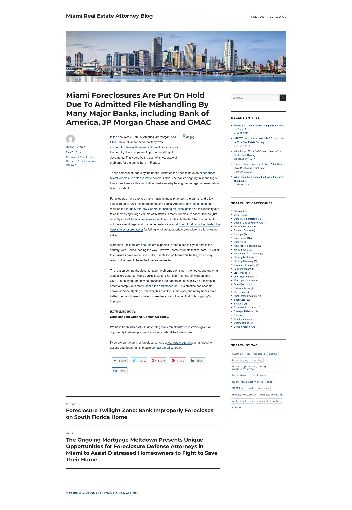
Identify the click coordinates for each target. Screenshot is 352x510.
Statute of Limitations (245, 307)
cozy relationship (196, 204)
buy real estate (256, 353)
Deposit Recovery (243, 226)
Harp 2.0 (238, 242)
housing (257, 360)
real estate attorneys (244, 394)
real (250, 388)
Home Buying (241, 249)
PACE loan (238, 388)
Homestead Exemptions (246, 253)
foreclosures (143, 245)
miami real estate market (247, 381)
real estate (263, 388)
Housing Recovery (243, 261)
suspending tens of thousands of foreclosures (139, 147)
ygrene (236, 407)
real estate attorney (179, 342)
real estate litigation (269, 401)
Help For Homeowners (245, 245)
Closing (238, 211)
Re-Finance (240, 292)
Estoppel (238, 234)
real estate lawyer (242, 401)
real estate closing (271, 394)
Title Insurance (242, 319)
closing (273, 353)
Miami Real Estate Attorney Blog (109, 16)
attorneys (237, 353)
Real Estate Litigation (245, 295)
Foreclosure (240, 238)
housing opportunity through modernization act (249, 367)
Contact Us (278, 16)
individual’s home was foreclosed (146, 219)
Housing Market (75, 160)
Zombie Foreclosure (244, 326)
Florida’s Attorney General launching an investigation (158, 209)
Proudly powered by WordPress (121, 492)
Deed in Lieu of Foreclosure (248, 222)
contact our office (163, 347)
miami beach (258, 375)
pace (269, 381)
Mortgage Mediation (244, 280)
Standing (238, 303)
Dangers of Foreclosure (80, 157)
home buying (240, 360)
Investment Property (245, 265)
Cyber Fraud (240, 215)
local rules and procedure (161, 286)
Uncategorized (241, 322)
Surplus (238, 315)
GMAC (114, 142)
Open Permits (241, 284)
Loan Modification (243, 276)
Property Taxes (242, 288)
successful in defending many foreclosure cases (161, 327)
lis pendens (239, 375)
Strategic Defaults (243, 311)
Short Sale (239, 299)
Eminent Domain (243, 230)
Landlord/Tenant (242, 269)
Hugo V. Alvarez (75, 146)
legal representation (206, 183)
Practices (257, 16)
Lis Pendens (240, 272)
